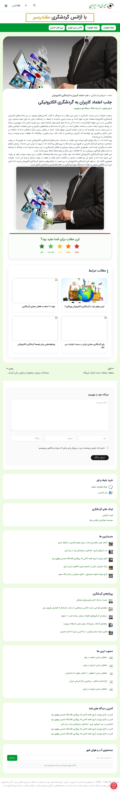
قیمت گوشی (107, 515)
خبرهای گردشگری (98, 95)
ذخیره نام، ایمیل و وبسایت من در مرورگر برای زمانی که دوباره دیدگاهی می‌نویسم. (71, 448)
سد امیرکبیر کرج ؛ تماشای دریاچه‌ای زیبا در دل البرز (82, 724)
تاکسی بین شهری (75, 27)
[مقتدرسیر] (60, 17)
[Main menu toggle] (6, 6)
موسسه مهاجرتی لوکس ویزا (101, 520)
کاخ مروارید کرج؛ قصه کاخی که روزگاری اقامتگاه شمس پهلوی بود (78, 715)
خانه (110, 95)
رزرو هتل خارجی (56, 27)
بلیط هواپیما (92, 27)
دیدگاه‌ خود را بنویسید (81, 108)
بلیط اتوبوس (108, 27)
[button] (34, 6)
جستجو (12, 757)
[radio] (76, 248)
